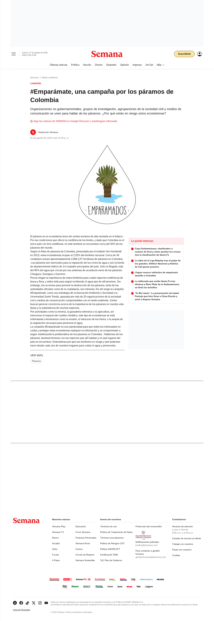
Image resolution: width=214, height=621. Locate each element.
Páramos (36, 361)
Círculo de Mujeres (85, 554)
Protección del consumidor (149, 526)
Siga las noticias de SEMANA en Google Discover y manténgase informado (75, 121)
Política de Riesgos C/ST (112, 543)
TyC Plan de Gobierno (111, 560)
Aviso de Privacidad (25, 610)
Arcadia (56, 543)
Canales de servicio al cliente (186, 538)
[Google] (15, 603)
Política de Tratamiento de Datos (116, 532)
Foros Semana (83, 532)
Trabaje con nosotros (182, 544)
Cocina (79, 549)
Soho (54, 549)
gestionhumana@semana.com (151, 557)
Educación (81, 526)
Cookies (176, 555)
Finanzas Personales (86, 537)
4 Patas (56, 560)
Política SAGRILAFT (110, 549)
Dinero (55, 537)
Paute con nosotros (181, 549)
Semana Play (58, 526)
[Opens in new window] (21, 603)
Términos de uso (108, 526)
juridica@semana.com (147, 545)
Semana (34, 77)
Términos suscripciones (112, 537)
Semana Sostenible (85, 560)
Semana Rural (83, 543)
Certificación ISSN (109, 554)
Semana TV (58, 532)
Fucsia (55, 554)
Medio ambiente (50, 77)
